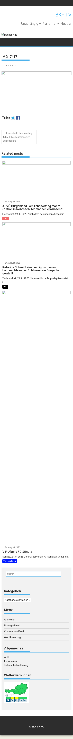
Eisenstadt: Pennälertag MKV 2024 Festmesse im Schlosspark (17, 137)
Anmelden (9, 619)
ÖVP (5, 287)
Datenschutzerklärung (16, 665)
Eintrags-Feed (12, 625)
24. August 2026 (12, 201)
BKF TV (63, 15)
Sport (5, 218)
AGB (6, 657)
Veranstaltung (9, 561)
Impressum (10, 661)
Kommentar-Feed (14, 631)
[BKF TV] (4, 41)
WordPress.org (12, 637)
